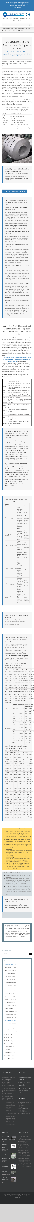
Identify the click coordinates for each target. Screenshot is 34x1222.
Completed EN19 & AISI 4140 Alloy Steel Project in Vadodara (24, 1084)
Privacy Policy (29, 1195)
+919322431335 (24, 1108)
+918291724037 (25, 1110)
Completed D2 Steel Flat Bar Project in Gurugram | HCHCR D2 (25, 1077)
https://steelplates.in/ (26, 1113)
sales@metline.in (21, 361)
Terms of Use (17, 1197)
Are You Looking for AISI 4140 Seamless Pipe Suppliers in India (25, 1090)
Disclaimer (22, 1195)
